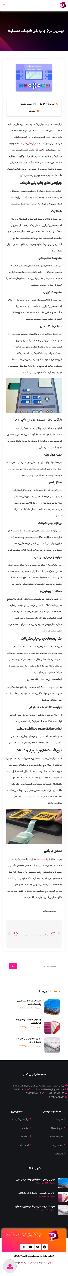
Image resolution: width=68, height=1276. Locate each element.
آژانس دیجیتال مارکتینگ (29, 1262)
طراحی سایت (48, 1262)
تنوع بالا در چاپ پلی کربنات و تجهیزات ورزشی (28, 1040)
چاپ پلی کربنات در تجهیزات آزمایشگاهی (36, 1193)
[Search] (13, 966)
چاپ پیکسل (42, 859)
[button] (4, 5)
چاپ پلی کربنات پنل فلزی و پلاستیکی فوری (29, 1002)
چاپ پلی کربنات (27, 143)
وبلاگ (32, 111)
